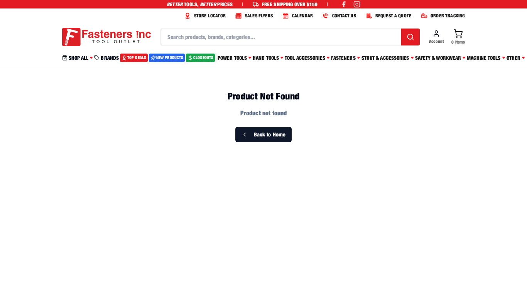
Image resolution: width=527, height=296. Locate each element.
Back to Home (270, 134)
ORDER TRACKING (448, 15)
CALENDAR (302, 15)
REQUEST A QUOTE (393, 15)
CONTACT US (344, 15)
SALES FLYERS (259, 15)
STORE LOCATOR (210, 15)
